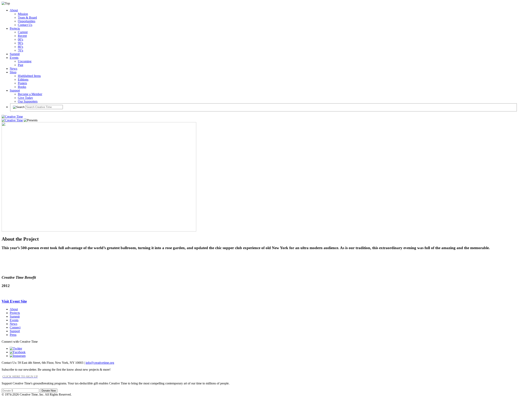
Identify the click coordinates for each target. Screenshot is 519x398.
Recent (22, 35)
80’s (20, 46)
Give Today (25, 97)
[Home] (12, 116)
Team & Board (27, 17)
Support (15, 90)
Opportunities (26, 21)
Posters (22, 83)
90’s (20, 43)
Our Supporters (28, 101)
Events (14, 57)
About (14, 10)
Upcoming (24, 61)
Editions (23, 79)
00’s (20, 39)
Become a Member (30, 94)
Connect (15, 327)
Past (20, 65)
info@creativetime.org (100, 362)
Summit (15, 54)
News (13, 68)
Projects (15, 28)
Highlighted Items (29, 76)
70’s (20, 50)
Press (13, 334)
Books (22, 87)
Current (23, 32)
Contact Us (25, 25)
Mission (23, 14)
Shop (13, 72)
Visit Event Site (14, 301)
